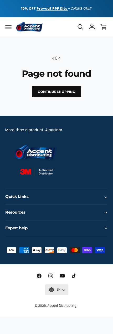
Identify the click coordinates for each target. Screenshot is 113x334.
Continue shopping (56, 91)
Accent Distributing (61, 306)
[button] (8, 27)
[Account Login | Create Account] (92, 27)
